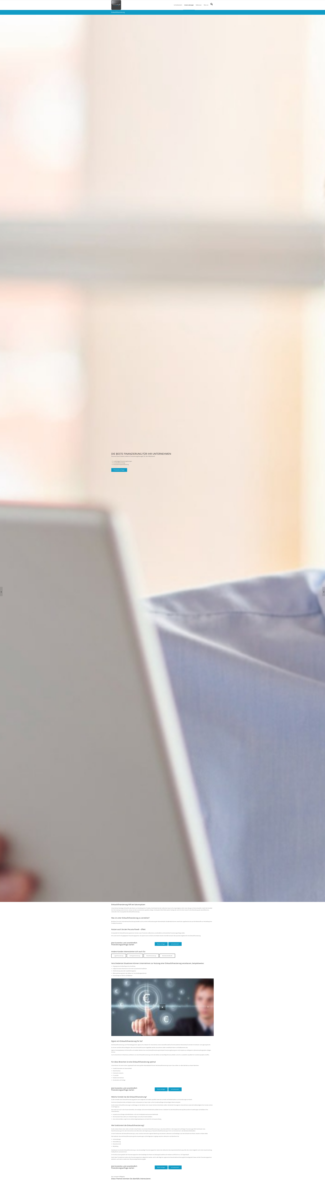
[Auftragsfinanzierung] (323, 591)
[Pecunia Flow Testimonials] (116, 5)
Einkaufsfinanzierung (118, 12)
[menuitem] (178, 5)
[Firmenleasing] (1, 591)
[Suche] (211, 5)
